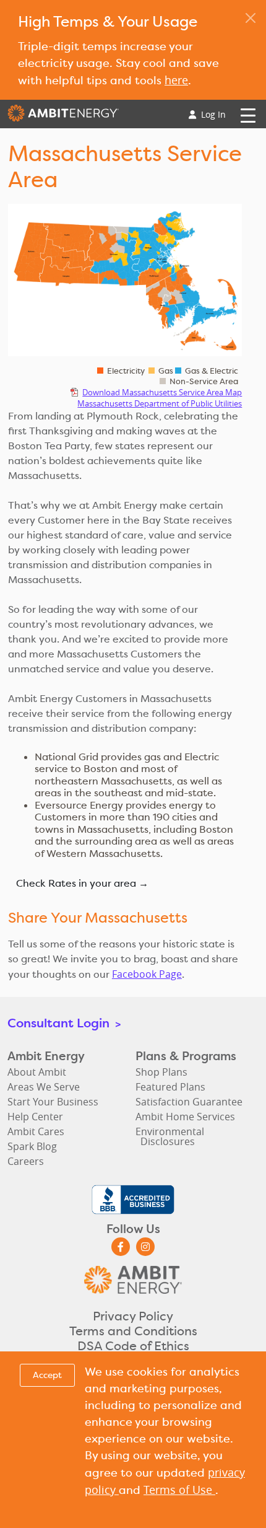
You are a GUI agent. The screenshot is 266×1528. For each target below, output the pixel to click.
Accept (47, 1375)
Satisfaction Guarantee (188, 1102)
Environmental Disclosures (169, 1136)
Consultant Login (64, 1022)
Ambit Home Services (185, 1117)
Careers (25, 1161)
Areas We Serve (43, 1087)
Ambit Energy (63, 116)
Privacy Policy (133, 1316)
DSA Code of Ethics (133, 1345)
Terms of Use (179, 1489)
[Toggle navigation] (248, 114)
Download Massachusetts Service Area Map (162, 392)
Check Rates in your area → (82, 883)
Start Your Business (52, 1102)
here (176, 79)
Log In (212, 114)
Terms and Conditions (133, 1331)
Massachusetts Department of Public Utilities (159, 403)
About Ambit (36, 1072)
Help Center (35, 1117)
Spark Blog (32, 1146)
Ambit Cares (35, 1131)
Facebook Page (147, 974)
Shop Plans (161, 1072)
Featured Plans (170, 1087)
